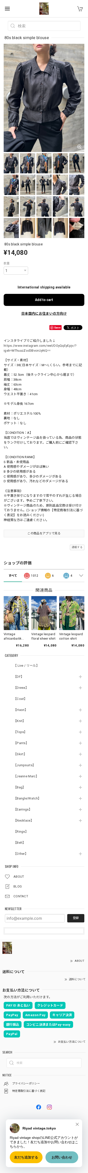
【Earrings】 (22, 809)
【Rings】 (20, 831)
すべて (13, 575)
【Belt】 (19, 842)
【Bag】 (19, 787)
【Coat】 (20, 699)
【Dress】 (21, 688)
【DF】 (18, 676)
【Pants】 (21, 743)
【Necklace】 (23, 820)
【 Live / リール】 (26, 665)
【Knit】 (19, 721)
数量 (7, 263)
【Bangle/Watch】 (27, 798)
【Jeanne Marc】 (26, 776)
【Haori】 (20, 710)
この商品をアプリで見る (43, 533)
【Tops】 (20, 732)
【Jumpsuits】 (24, 765)
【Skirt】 (20, 754)
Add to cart (44, 300)
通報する (77, 547)
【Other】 (20, 854)
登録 (76, 918)
